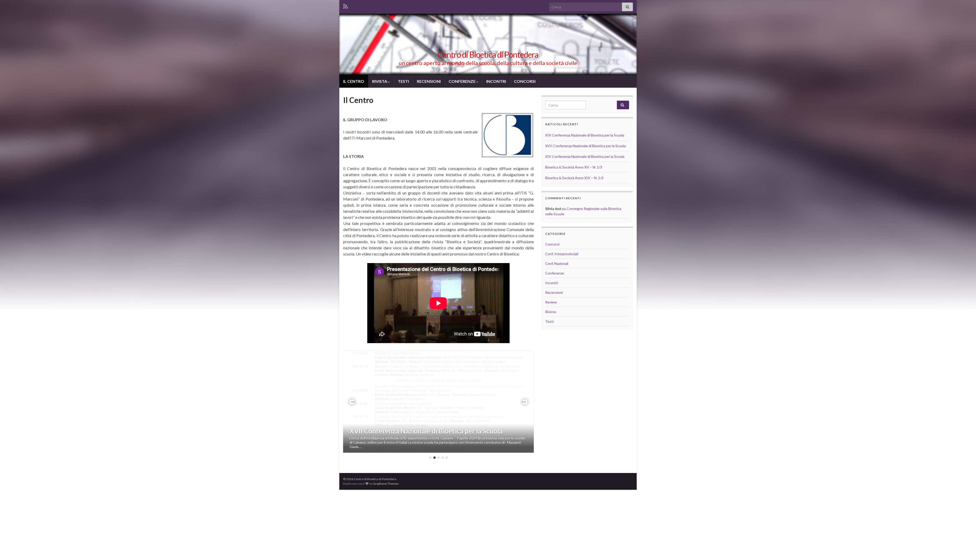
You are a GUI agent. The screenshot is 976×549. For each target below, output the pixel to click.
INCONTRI (496, 81)
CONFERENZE (462, 81)
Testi (549, 321)
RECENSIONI (429, 81)
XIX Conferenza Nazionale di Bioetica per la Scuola (584, 135)
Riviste (550, 312)
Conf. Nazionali (556, 263)
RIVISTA (380, 81)
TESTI (403, 81)
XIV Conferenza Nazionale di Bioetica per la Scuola (584, 156)
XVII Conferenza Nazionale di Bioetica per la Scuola (425, 431)
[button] (352, 402)
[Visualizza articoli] (438, 402)
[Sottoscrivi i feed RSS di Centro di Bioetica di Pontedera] (345, 5)
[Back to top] (964, 537)
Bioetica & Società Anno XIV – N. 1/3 (574, 178)
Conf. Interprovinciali (561, 254)
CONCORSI (525, 81)
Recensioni (554, 292)
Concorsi (552, 244)
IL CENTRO (353, 81)
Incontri (551, 283)
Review (551, 302)
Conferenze (554, 273)
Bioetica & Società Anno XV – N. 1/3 (573, 167)
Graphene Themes (386, 483)
